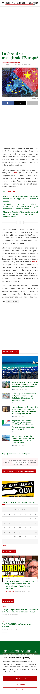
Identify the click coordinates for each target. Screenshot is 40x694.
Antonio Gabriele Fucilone (12, 62)
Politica (28, 64)
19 (14, 532)
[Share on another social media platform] (32, 103)
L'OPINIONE (5, 606)
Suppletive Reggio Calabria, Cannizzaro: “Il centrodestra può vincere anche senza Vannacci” (20, 206)
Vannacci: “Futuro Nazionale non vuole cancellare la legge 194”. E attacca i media (20, 198)
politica (14, 173)
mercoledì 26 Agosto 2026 (11, 614)
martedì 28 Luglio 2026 (23, 591)
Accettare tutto (20, 678)
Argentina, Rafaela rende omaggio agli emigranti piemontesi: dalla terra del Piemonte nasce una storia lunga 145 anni (23, 425)
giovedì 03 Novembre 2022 (13, 64)
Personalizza (20, 684)
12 (14, 528)
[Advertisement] (20, 29)
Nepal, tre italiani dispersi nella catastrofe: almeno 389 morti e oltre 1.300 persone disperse (25, 384)
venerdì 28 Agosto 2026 (11, 377)
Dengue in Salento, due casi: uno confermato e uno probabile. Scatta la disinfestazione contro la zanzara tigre (19, 370)
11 (9, 528)
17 (4, 532)
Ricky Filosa (10, 591)
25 (9, 537)
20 (20, 532)
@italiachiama (20, 462)
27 (20, 537)
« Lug (4, 545)
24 (4, 537)
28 (25, 537)
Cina (8, 301)
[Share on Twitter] (20, 103)
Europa (15, 301)
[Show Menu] (3, 3)
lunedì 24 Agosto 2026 (10, 629)
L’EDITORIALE (8, 578)
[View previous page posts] (18, 222)
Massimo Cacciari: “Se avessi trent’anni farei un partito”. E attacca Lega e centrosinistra (20, 214)
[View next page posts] (22, 222)
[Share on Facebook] (8, 103)
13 (20, 528)
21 (25, 532)
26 (15, 537)
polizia (34, 262)
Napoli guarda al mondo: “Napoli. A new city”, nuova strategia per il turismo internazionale (23, 439)
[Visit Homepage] (20, 3)
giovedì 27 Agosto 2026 (20, 416)
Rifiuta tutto (20, 690)
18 (9, 532)
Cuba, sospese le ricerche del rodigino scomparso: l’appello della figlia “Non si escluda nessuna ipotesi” (24, 397)
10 (4, 528)
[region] (20, 674)
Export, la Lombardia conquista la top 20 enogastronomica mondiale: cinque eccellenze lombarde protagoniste (25, 410)
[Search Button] (37, 3)
